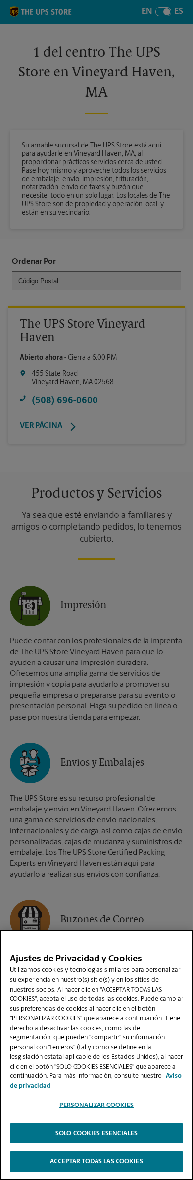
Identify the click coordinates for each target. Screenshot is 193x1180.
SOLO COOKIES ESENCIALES (96, 1133)
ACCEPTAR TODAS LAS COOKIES (96, 1161)
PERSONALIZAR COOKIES (96, 1105)
